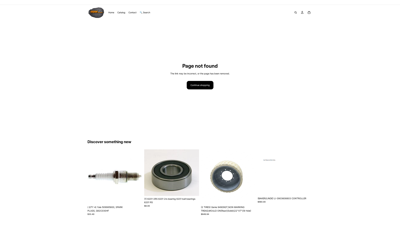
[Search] (295, 12)
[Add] (137, 199)
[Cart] (309, 12)
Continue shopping (200, 85)
